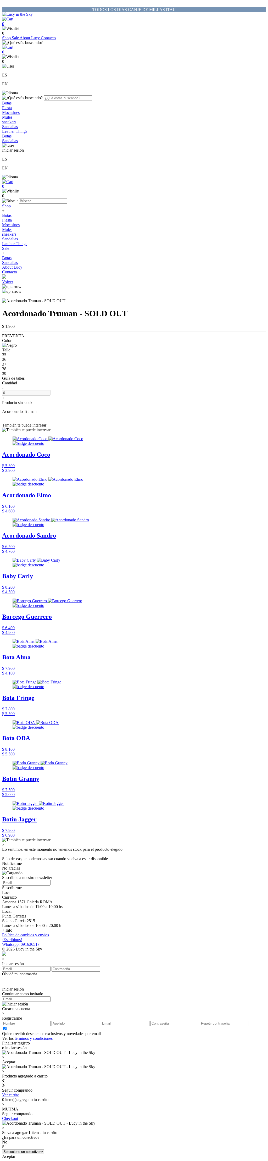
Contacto (48, 38)
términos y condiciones (34, 1038)
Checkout (10, 1118)
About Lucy (30, 38)
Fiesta (7, 108)
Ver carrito (10, 1095)
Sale (16, 38)
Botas (7, 103)
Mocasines (11, 112)
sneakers (9, 122)
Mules (7, 117)
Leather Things (14, 131)
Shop (7, 38)
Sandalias (10, 126)
